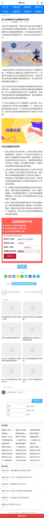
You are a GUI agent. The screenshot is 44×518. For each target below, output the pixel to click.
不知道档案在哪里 (8, 440)
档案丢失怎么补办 (22, 457)
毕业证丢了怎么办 (36, 460)
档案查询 (16, 7)
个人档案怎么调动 (36, 440)
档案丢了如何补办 (22, 437)
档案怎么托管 (8, 430)
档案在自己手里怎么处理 (36, 450)
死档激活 (38, 11)
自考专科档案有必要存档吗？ (11, 338)
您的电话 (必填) (9, 243)
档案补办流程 (8, 447)
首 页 (5, 7)
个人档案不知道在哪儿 (22, 440)
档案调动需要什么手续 (22, 443)
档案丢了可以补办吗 (8, 437)
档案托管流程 (22, 433)
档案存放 (34, 443)
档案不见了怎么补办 (36, 457)
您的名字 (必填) (9, 239)
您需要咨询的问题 (10, 251)
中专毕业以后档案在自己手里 (33, 293)
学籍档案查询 (36, 437)
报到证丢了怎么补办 (8, 457)
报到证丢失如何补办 (22, 454)
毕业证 (5, 11)
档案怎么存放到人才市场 (22, 430)
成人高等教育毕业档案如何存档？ (16, 20)
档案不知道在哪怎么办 (8, 454)
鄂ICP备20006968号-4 (31, 513)
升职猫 (22, 3)
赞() (23, 266)
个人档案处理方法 (8, 460)
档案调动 (16, 11)
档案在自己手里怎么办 (8, 450)
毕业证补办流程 (22, 460)
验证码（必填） (17, 247)
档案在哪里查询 (36, 430)
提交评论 (37, 401)
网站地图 (22, 513)
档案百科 (27, 11)
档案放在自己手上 (36, 454)
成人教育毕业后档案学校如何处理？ (11, 293)
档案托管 (27, 7)
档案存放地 (7, 443)
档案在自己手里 (22, 450)
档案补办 (38, 7)
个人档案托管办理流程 (22, 447)
